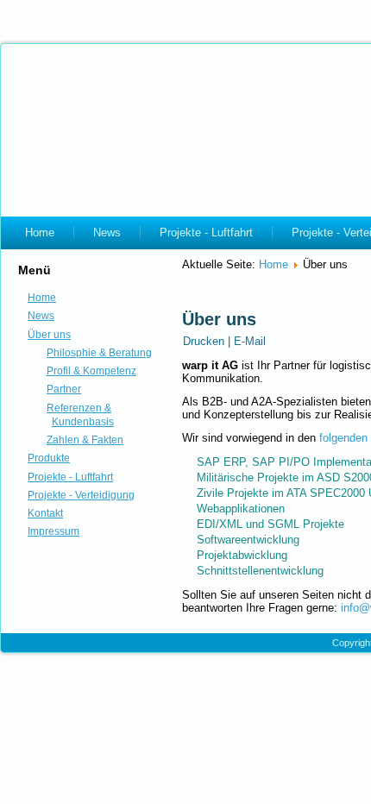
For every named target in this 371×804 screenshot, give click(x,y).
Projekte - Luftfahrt (206, 232)
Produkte (49, 458)
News (107, 232)
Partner (64, 389)
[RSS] (20, 634)
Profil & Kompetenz (91, 371)
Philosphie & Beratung (99, 353)
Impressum (53, 531)
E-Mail (250, 341)
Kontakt (45, 513)
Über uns (49, 335)
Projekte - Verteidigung (81, 495)
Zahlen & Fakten (85, 440)
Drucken (205, 341)
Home (39, 232)
